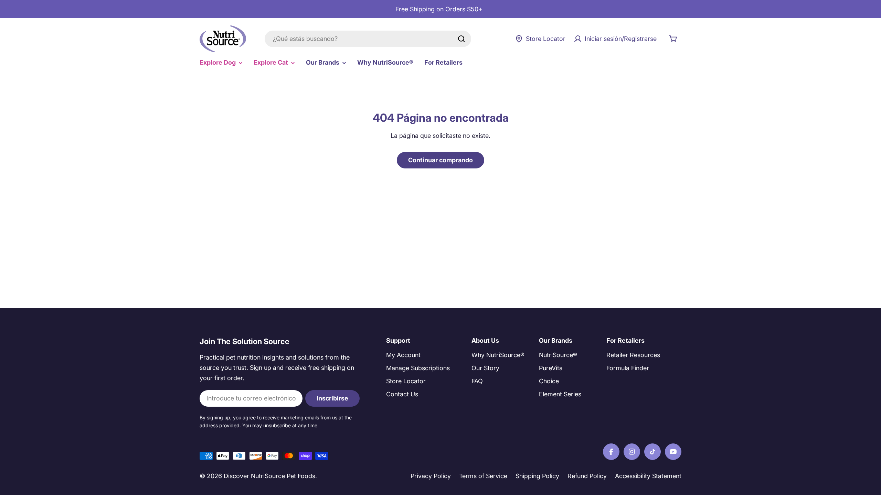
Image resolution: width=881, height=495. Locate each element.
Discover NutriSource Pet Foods (269, 476)
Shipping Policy (537, 476)
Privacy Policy (431, 476)
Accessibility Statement (648, 476)
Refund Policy (587, 476)
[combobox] (368, 39)
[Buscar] (461, 39)
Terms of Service (483, 476)
